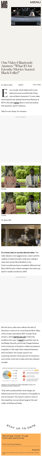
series (16, 103)
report (20, 340)
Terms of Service (30, 452)
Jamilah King (7, 85)
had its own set (19, 337)
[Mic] (4, 4)
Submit (36, 450)
